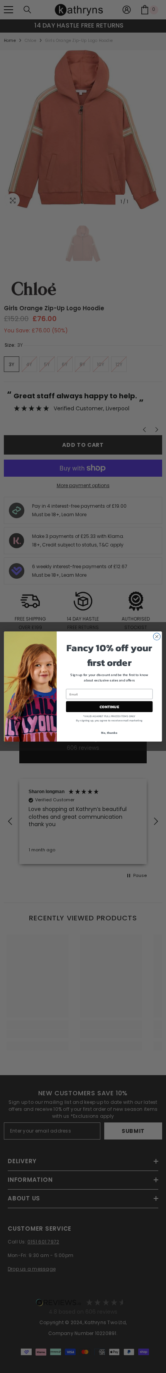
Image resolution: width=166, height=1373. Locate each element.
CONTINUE (109, 707)
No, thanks (109, 732)
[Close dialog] (156, 636)
